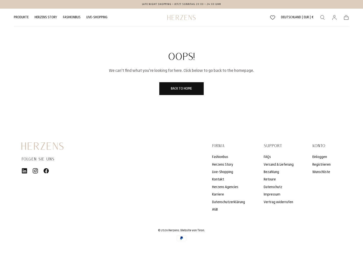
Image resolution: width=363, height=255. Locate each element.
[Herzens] (42, 146)
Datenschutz (273, 187)
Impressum (272, 194)
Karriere (218, 194)
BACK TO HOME (181, 89)
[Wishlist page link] (272, 17)
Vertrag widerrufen (278, 202)
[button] (297, 18)
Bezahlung (271, 172)
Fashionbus (220, 157)
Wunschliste (321, 172)
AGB (215, 210)
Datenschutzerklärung (228, 202)
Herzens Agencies (225, 187)
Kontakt (218, 179)
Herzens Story (46, 17)
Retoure (270, 179)
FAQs (267, 157)
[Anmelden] (334, 17)
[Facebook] (46, 170)
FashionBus (72, 17)
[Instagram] (35, 170)
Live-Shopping (96, 17)
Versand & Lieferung (279, 165)
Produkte (21, 17)
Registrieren (321, 165)
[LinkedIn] (24, 170)
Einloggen (319, 157)
